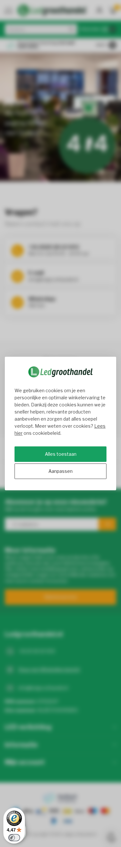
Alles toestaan (60, 454)
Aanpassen (60, 471)
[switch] (14, 837)
